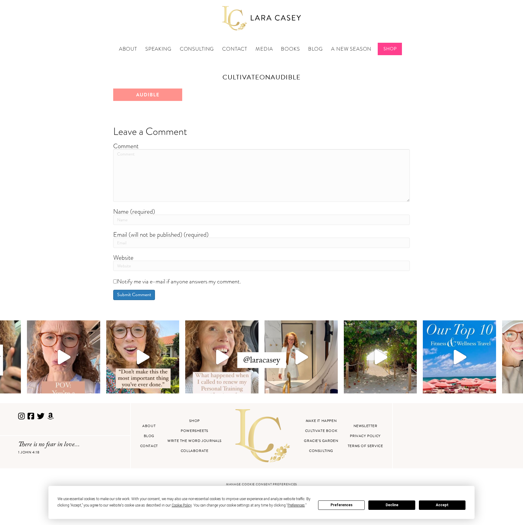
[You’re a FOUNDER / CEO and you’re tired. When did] (63, 357)
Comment (126, 146)
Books (290, 48)
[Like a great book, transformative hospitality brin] (301, 357)
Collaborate (195, 450)
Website (123, 257)
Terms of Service (365, 446)
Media (264, 48)
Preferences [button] (296, 505)
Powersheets (194, 430)
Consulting (197, 48)
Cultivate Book (321, 430)
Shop (389, 48)
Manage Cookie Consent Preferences (261, 484)
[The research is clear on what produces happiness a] (380, 357)
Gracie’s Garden (321, 440)
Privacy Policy (365, 436)
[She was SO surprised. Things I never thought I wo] (221, 357)
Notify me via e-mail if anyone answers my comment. (179, 281)
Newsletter (365, 426)
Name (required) (134, 211)
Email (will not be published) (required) (161, 234)
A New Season (351, 48)
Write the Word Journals (194, 440)
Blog (315, 48)
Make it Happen (321, 420)
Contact (234, 48)
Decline (392, 505)
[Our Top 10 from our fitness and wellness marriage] (459, 357)
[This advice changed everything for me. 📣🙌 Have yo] (142, 357)
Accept (442, 505)
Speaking (158, 48)
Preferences (342, 505)
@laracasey (261, 361)
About (128, 48)
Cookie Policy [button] (182, 505)
